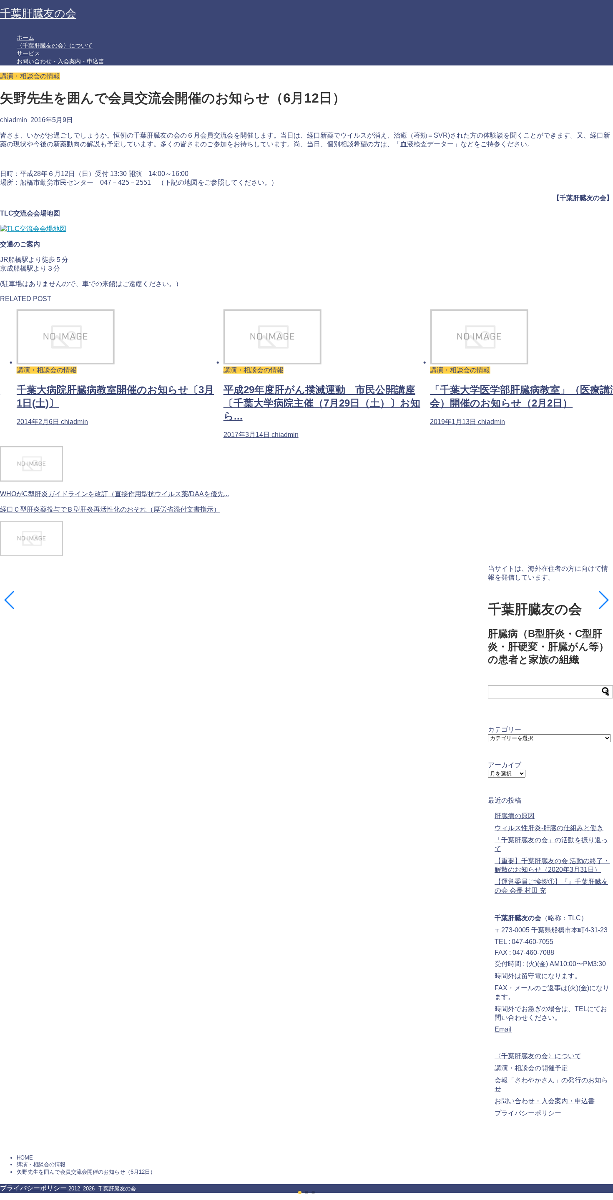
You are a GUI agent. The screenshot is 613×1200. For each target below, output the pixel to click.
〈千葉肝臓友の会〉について (55, 45)
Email (503, 1029)
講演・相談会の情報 (30, 76)
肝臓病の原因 (515, 815)
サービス (28, 53)
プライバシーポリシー (528, 1113)
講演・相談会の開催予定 (531, 1068)
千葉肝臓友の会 (38, 13)
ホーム (25, 37)
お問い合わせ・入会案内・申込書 (60, 61)
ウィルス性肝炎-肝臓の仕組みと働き (549, 827)
